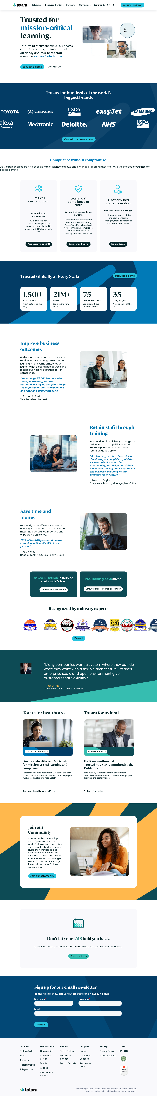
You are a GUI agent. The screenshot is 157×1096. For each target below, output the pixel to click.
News (83, 1051)
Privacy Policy (107, 1051)
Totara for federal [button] (94, 791)
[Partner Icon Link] (124, 1059)
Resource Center (53, 5)
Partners (70, 5)
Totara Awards (68, 1063)
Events (43, 1063)
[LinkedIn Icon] (121, 1051)
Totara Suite (26, 1051)
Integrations (26, 1069)
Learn (23, 1055)
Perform (24, 1060)
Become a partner (65, 1057)
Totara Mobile (27, 1064)
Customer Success (85, 1057)
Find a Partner (67, 1051)
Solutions (36, 5)
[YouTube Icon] (126, 1051)
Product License (108, 1055)
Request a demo (85, 1065)
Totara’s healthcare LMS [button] (37, 791)
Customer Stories (45, 1057)
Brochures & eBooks (46, 1074)
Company (84, 5)
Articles (44, 1067)
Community (99, 5)
